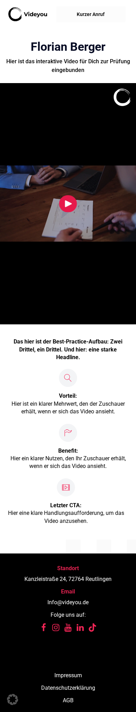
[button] (12, 699)
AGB (68, 700)
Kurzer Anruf (91, 14)
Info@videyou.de (68, 602)
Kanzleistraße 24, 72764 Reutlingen (68, 579)
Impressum (68, 675)
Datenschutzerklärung (68, 688)
